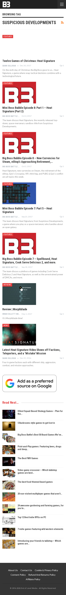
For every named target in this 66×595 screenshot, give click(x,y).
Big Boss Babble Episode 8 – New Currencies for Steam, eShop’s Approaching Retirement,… (31, 159)
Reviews (7, 285)
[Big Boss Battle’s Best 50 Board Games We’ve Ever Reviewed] (8, 437)
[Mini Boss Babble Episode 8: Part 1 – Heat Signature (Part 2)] (19, 92)
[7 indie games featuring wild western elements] (8, 532)
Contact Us (26, 570)
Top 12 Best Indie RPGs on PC (32, 517)
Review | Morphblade (14, 309)
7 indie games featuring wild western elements (40, 529)
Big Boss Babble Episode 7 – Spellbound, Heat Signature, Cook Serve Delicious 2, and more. (29, 260)
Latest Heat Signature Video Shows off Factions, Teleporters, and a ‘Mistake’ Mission (31, 351)
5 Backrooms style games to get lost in (36, 423)
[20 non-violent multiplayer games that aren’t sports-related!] (8, 496)
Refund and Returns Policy (41, 574)
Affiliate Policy (33, 579)
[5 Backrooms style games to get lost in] (8, 426)
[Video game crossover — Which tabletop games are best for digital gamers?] (8, 473)
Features (8, 36)
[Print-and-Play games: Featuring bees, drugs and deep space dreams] (8, 449)
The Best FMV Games (28, 458)
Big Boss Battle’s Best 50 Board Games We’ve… (40, 434)
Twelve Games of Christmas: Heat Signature (28, 61)
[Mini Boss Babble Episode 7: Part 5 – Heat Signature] (19, 193)
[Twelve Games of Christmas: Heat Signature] (19, 46)
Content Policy (18, 574)
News (6, 325)
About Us (13, 570)
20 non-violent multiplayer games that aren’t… (40, 493)
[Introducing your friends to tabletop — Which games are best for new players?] (8, 544)
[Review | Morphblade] (19, 294)
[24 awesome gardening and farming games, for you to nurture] (8, 508)
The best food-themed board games (35, 482)
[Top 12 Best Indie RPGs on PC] (8, 520)
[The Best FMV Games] (8, 461)
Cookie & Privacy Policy (46, 570)
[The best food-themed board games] (8, 485)
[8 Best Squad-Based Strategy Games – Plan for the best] (8, 414)
